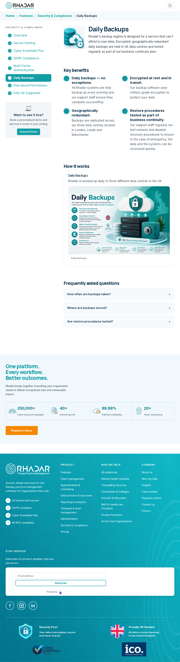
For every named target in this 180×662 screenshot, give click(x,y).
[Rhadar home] (20, 5)
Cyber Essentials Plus (29, 50)
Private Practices (111, 515)
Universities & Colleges (115, 491)
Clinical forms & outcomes (76, 495)
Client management (72, 478)
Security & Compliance (55, 16)
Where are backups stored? (87, 308)
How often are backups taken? (89, 294)
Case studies (150, 491)
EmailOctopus (68, 592)
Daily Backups (24, 78)
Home (10, 16)
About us (147, 472)
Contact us (148, 504)
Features (26, 16)
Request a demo (152, 498)
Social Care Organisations (116, 521)
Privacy (146, 510)
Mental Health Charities (115, 478)
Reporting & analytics (73, 502)
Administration (69, 518)
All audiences (109, 472)
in (33, 605)
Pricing (65, 531)
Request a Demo (21, 430)
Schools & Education (113, 498)
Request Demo (28, 131)
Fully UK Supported (27, 93)
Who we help (150, 478)
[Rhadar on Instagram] (21, 605)
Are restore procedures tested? (90, 321)
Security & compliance (74, 525)
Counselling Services (113, 485)
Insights (146, 485)
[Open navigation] (170, 6)
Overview (20, 35)
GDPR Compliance (26, 58)
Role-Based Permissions (30, 85)
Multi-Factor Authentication (24, 68)
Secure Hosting (24, 43)
